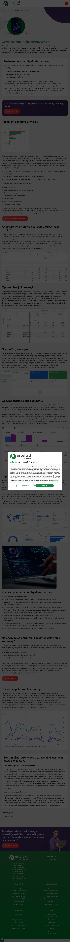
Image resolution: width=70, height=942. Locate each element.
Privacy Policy (45, 475)
